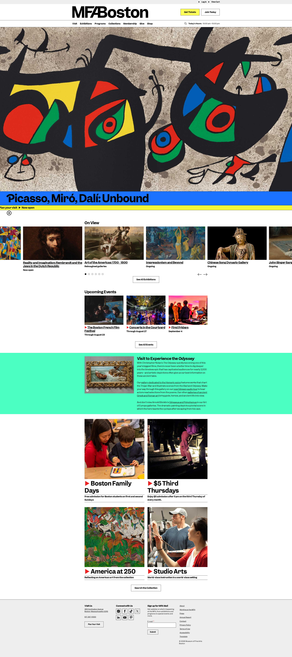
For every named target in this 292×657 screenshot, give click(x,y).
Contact (183, 621)
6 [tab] (104, 274)
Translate (183, 637)
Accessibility (185, 633)
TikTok (131, 611)
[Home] (110, 12)
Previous (199, 274)
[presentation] (104, 310)
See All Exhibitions (146, 279)
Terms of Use (185, 629)
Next (205, 274)
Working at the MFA (187, 610)
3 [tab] (94, 274)
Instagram (118, 611)
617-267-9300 (90, 617)
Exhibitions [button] (86, 23)
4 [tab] (97, 274)
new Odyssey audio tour (185, 389)
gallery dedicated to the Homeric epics (161, 382)
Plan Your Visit (94, 624)
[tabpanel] (114, 247)
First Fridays (180, 327)
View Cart (215, 2)
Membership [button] (130, 23)
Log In (204, 2)
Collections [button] (114, 23)
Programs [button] (100, 23)
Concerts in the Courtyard (147, 327)
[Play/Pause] (9, 213)
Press (182, 613)
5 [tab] (100, 274)
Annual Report (185, 617)
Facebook (124, 611)
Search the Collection (146, 588)
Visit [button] (74, 23)
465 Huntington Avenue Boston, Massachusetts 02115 (96, 610)
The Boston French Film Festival (102, 329)
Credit (87, 390)
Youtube (124, 617)
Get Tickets (190, 12)
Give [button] (142, 23)
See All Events (146, 344)
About (182, 606)
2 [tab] (90, 274)
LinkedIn (118, 617)
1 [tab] (87, 274)
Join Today (210, 12)
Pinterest (131, 617)
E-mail (150, 621)
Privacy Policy (185, 625)
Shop (150, 23)
